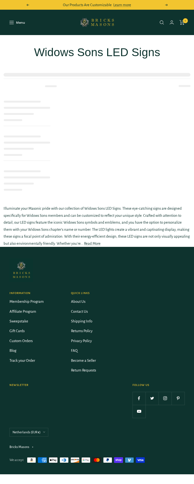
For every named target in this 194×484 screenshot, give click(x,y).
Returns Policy (82, 331)
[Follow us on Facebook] (139, 398)
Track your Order (22, 360)
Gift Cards (17, 331)
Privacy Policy (81, 341)
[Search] (162, 22)
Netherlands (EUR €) (27, 432)
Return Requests (83, 370)
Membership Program (26, 301)
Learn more (122, 5)
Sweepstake (18, 321)
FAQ (74, 350)
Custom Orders (21, 341)
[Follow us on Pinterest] (178, 398)
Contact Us (79, 311)
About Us (78, 301)
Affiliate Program (22, 311)
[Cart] (182, 22)
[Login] (172, 22)
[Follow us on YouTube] (139, 411)
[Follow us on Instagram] (165, 398)
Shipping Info (81, 321)
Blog (12, 350)
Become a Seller (83, 360)
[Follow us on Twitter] (152, 398)
